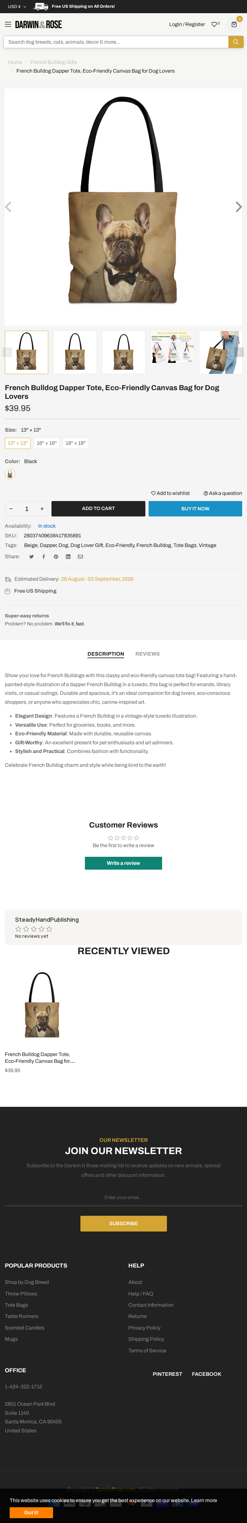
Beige (31, 545)
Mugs (11, 1339)
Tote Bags (185, 545)
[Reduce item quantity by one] (11, 509)
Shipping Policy (146, 1339)
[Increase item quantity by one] (42, 509)
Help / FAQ (140, 1293)
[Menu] (8, 24)
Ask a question (225, 493)
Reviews (147, 654)
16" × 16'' (47, 443)
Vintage (207, 545)
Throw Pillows (21, 1293)
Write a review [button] (123, 863)
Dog (63, 545)
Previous (7, 352)
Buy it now (195, 508)
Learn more (204, 1500)
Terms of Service (147, 1350)
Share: (12, 556)
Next (239, 352)
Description (105, 654)
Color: (21, 461)
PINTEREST (167, 1374)
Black (10, 474)
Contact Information (151, 1305)
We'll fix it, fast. (70, 623)
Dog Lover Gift (86, 545)
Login (175, 24)
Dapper (48, 545)
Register (195, 24)
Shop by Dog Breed (27, 1282)
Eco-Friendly (119, 545)
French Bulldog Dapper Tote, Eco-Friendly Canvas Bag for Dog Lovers (37, 1061)
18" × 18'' (76, 443)
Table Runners (21, 1316)
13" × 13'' (18, 443)
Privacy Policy (144, 1327)
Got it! (31, 1512)
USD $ (14, 6)
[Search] (235, 42)
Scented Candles (24, 1327)
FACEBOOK (206, 1374)
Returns (137, 1316)
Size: (23, 430)
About (135, 1282)
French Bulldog (153, 545)
